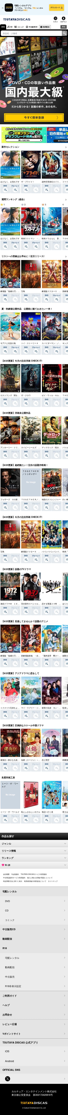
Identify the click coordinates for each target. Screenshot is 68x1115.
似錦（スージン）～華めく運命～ (35, 759)
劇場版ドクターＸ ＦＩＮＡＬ (34, 551)
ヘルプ (6, 1005)
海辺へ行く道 (47, 811)
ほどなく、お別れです (9, 181)
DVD (3, 27)
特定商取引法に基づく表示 (12, 881)
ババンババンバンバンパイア (54, 551)
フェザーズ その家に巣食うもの (14, 499)
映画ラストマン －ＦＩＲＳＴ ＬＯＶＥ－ (40, 238)
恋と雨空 (45, 759)
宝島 (23, 291)
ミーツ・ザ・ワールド (9, 811)
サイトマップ (53, 881)
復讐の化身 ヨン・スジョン (54, 707)
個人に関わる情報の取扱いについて (40, 878)
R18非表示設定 (13, 986)
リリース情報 (9, 850)
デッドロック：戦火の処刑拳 (54, 447)
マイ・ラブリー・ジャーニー (33, 707)
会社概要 (6, 874)
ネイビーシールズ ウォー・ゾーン (36, 447)
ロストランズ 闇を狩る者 (11, 395)
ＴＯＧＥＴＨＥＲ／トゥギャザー (35, 499)
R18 (63, 27)
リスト (55, 22)
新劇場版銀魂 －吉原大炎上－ (34, 655)
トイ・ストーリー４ (29, 343)
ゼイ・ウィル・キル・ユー (53, 395)
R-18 (7, 865)
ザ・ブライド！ (27, 181)
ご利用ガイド (10, 995)
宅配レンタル (12, 957)
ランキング (8, 858)
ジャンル (6, 843)
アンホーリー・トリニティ (11, 447)
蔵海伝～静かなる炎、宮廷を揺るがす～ (17, 759)
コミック (20, 27)
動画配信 (46, 27)
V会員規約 (15, 874)
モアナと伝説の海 (8, 343)
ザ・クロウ (26, 395)
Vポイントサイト (12, 1033)
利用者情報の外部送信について (35, 881)
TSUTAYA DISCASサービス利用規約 (34, 874)
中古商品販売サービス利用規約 (14, 878)
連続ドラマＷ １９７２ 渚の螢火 (15, 603)
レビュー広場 (10, 1024)
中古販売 (10, 976)
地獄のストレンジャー (51, 499)
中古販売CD (33, 27)
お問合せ (7, 1014)
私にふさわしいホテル (30, 811)
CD (11, 27)
